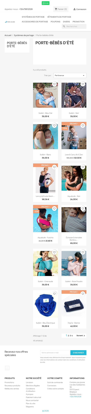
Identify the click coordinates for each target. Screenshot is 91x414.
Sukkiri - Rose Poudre (73, 281)
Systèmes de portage (33, 17)
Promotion (78, 21)
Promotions (9, 382)
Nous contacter (32, 400)
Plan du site (30, 403)
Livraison (29, 382)
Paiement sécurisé (33, 397)
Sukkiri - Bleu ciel (45, 113)
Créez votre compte (55, 388)
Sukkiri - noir (74, 113)
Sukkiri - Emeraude (45, 281)
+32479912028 (26, 9)
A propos (29, 394)
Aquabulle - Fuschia (45, 237)
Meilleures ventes (12, 388)
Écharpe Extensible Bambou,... (74, 238)
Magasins (30, 406)
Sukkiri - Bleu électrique (45, 323)
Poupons (55, 21)
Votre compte (54, 378)
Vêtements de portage (59, 17)
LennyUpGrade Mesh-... (45, 196)
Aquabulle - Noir (74, 196)
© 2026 (45, 411)
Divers (66, 21)
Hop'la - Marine (74, 323)
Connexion (51, 385)
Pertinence (70, 75)
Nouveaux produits (12, 385)
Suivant (81, 335)
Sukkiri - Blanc (45, 154)
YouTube (7, 368)
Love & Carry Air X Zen (74, 154)
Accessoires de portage (35, 21)
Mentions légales (33, 385)
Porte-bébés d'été (17, 44)
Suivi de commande (55, 382)
